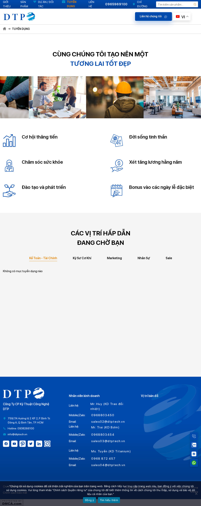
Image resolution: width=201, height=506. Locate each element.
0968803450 (102, 415)
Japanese (186, 31)
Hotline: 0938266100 (21, 428)
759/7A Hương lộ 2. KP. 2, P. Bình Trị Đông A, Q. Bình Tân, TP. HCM (29, 420)
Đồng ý (89, 500)
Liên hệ (91, 4)
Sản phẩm (24, 4)
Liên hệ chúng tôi (151, 16)
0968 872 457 (103, 458)
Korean (185, 42)
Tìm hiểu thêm (109, 500)
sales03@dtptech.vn (108, 441)
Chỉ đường (142, 4)
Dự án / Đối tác (46, 4)
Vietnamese (186, 53)
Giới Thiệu (7, 4)
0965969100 (116, 4)
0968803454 (102, 434)
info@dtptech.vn (17, 434)
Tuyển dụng (71, 4)
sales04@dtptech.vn (108, 465)
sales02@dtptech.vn (108, 421)
